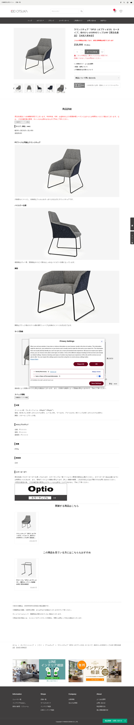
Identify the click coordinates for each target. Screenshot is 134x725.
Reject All (80, 364)
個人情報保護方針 (102, 710)
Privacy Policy (34, 359)
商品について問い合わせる (85, 78)
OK (96, 364)
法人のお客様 (73, 703)
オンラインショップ (27, 645)
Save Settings (96, 383)
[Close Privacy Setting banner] (101, 341)
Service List (53, 371)
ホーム (15, 645)
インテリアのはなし (19, 703)
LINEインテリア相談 (47, 710)
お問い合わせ (101, 703)
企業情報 (71, 699)
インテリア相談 (46, 706)
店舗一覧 (43, 699)
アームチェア (49, 645)
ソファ (39, 645)
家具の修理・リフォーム (21, 706)
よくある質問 (101, 699)
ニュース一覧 (17, 699)
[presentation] (13, 88)
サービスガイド (46, 703)
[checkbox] (98, 376)
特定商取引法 (101, 706)
